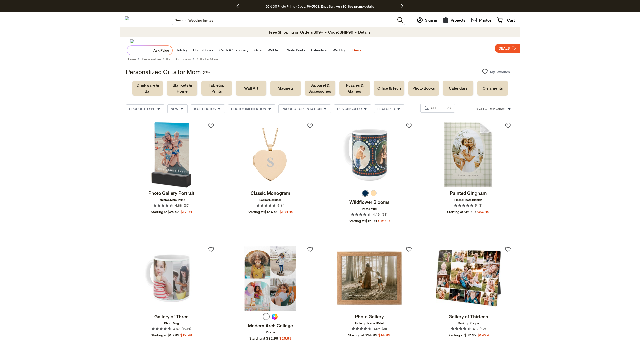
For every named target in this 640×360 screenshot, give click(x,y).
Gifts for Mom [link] (207, 59)
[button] (400, 20)
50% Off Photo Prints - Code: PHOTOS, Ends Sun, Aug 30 (306, 6)
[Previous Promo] (239, 6)
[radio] (365, 193)
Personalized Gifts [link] (156, 59)
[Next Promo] (402, 6)
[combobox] (284, 20)
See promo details (361, 6)
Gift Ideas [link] (183, 59)
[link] (147, 88)
